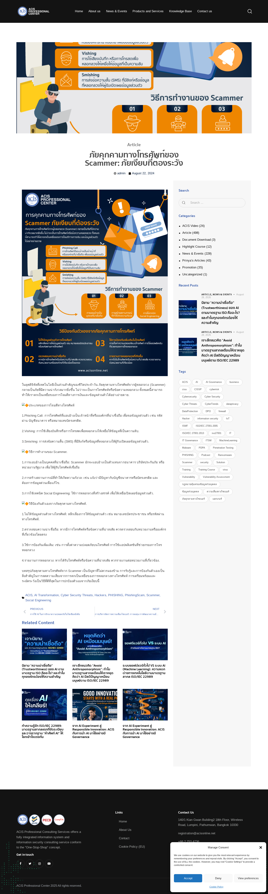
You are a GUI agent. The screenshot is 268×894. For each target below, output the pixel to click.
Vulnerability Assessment (216, 477)
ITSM (208, 440)
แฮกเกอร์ (217, 498)
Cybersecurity (189, 396)
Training (186, 469)
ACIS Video (190, 226)
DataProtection (190, 411)
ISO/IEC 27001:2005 (207, 425)
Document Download (196, 239)
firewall (222, 411)
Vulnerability (188, 477)
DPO (208, 411)
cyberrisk (214, 389)
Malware (186, 447)
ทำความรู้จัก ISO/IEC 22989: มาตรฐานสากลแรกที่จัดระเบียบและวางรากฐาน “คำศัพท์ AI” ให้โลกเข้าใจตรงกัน (42, 731)
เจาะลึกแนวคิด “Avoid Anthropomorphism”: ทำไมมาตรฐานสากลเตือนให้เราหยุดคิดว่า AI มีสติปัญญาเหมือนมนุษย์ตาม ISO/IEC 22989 (92, 673)
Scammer (153, 595)
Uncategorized (192, 274)
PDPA (202, 447)
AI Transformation (46, 595)
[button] (261, 847)
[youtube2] (49, 864)
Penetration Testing (223, 447)
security (204, 462)
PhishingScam (135, 595)
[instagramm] (39, 864)
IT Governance (190, 440)
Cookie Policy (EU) (132, 846)
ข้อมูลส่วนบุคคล (190, 491)
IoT (228, 418)
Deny (218, 878)
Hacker (186, 418)
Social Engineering (38, 600)
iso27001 (216, 433)
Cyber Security (212, 396)
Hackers (100, 595)
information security (207, 418)
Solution (220, 462)
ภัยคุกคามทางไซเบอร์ (193, 498)
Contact (124, 838)
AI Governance (214, 382)
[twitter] (30, 864)
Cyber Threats (189, 404)
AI (197, 382)
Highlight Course (193, 246)
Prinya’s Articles (193, 260)
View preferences (248, 878)
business (234, 382)
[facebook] (20, 864)
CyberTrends (211, 404)
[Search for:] (212, 202)
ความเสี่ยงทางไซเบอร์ (218, 491)
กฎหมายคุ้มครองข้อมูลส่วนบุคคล (199, 484)
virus (225, 469)
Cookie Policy (216, 887)
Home (123, 821)
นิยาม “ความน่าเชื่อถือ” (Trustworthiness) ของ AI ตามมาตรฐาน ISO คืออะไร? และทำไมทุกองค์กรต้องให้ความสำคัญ (43, 671)
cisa (184, 389)
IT (230, 433)
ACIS (28, 595)
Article (186, 232)
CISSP (198, 389)
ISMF (185, 425)
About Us (125, 830)
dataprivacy (232, 404)
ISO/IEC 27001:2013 (193, 433)
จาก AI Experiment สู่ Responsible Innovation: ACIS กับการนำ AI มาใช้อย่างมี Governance (93, 731)
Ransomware (225, 455)
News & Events (192, 253)
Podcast (205, 455)
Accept (188, 878)
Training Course (206, 469)
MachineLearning (228, 440)
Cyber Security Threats (77, 595)
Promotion (189, 267)
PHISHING (115, 595)
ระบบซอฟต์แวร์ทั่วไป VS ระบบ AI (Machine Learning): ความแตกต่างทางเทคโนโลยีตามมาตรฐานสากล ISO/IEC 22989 (144, 671)
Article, (207, 294)
